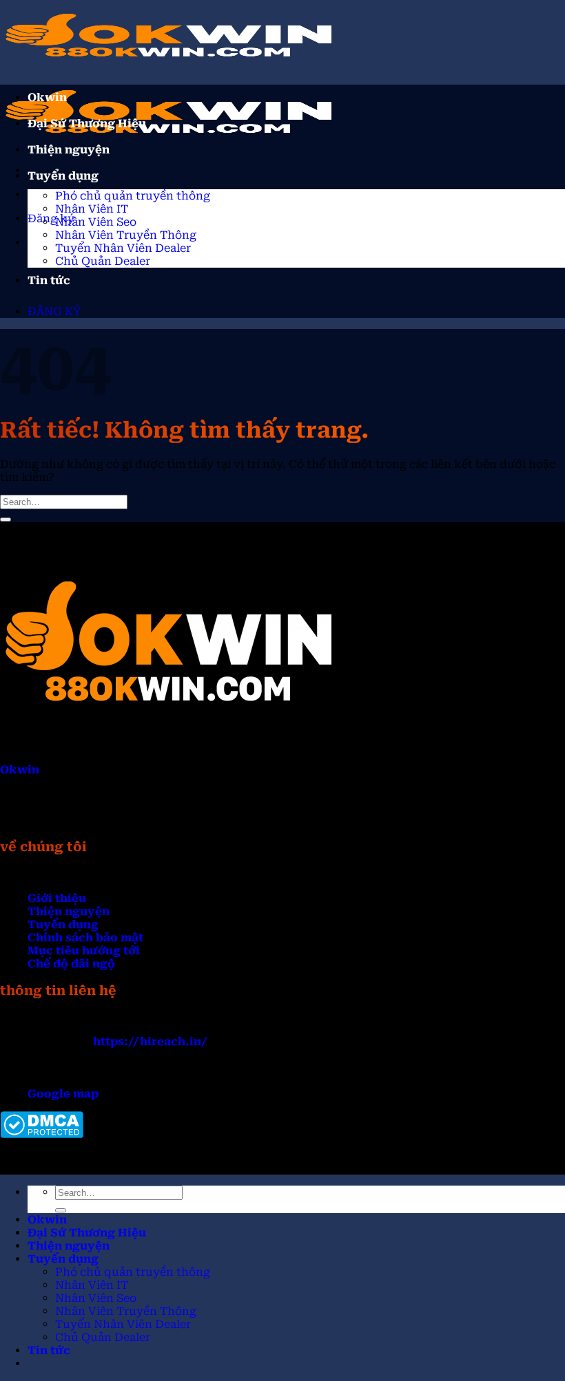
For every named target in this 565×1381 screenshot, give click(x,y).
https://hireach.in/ (150, 1041)
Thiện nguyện (69, 149)
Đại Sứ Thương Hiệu (87, 123)
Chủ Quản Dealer (102, 261)
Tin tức (49, 280)
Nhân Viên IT (91, 208)
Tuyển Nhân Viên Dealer (123, 248)
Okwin (47, 97)
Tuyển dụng (63, 175)
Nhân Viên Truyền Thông (125, 235)
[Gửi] (5, 519)
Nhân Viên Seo (95, 221)
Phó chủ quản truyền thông (132, 195)
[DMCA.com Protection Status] (41, 1134)
